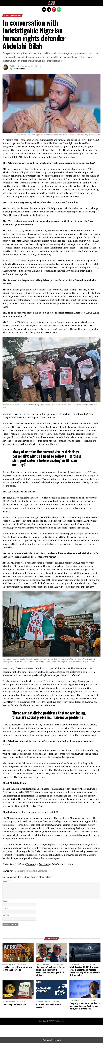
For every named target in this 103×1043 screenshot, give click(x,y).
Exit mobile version (51, 1040)
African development (27, 871)
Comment (7, 881)
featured (43, 871)
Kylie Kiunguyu (19, 69)
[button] (4, 3)
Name (6, 901)
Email (5, 908)
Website (6, 915)
